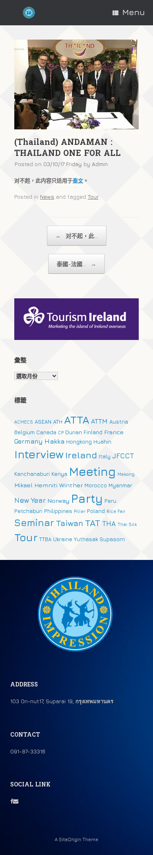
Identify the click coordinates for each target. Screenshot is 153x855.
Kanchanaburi (32, 474)
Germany (28, 441)
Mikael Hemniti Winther (48, 485)
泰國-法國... (76, 263)
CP (61, 432)
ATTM (99, 421)
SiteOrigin (70, 839)
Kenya (59, 474)
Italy (105, 456)
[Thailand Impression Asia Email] (15, 801)
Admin (100, 163)
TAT (92, 522)
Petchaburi (28, 511)
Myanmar (120, 485)
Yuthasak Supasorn (99, 539)
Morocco (95, 485)
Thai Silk (127, 524)
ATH (57, 421)
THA (109, 524)
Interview (39, 454)
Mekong (126, 474)
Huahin (102, 441)
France (114, 432)
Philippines (58, 511)
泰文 (78, 180)
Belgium (24, 432)
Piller (79, 511)
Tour (93, 196)
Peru (110, 500)
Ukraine (62, 539)
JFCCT (123, 456)
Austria (118, 421)
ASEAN (43, 421)
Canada (46, 432)
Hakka (54, 441)
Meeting (92, 471)
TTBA (45, 539)
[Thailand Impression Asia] (28, 13)
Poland (96, 511)
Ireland (81, 455)
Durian (73, 432)
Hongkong (79, 441)
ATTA (76, 419)
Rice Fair (115, 511)
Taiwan (69, 523)
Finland (93, 432)
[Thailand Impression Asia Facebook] (11, 801)
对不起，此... (76, 235)
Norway (58, 500)
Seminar (34, 522)
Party (87, 498)
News (47, 196)
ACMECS (23, 422)
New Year (30, 500)
